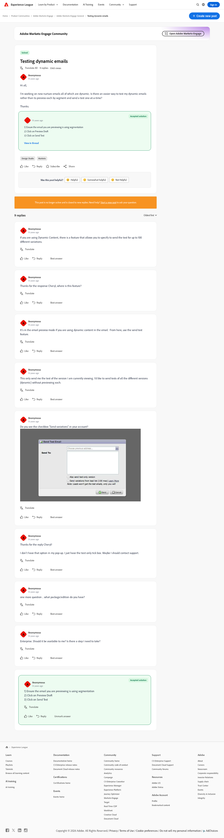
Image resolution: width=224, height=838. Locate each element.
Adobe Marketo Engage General (70, 16)
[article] (84, 244)
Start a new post (108, 202)
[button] (204, 15)
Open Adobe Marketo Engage (185, 33)
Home (5, 16)
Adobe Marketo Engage (43, 16)
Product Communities (20, 16)
